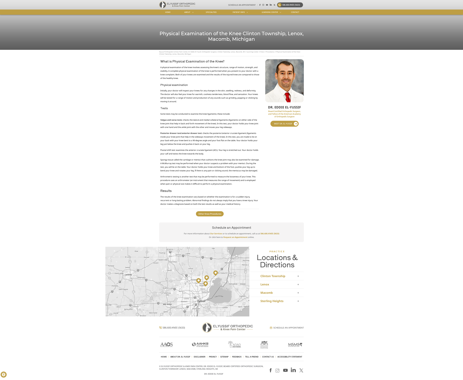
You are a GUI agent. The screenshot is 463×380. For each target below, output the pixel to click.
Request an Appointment (235, 237)
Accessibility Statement (289, 357)
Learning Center (253, 52)
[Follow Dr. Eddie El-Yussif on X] (274, 5)
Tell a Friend (252, 357)
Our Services (216, 233)
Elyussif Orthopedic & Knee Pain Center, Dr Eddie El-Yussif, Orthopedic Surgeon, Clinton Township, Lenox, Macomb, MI (202, 52)
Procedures (270, 52)
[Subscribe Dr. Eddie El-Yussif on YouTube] (267, 5)
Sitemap (224, 357)
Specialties (211, 12)
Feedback (237, 357)
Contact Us (268, 357)
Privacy (213, 357)
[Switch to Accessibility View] (4, 375)
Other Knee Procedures (209, 213)
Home (167, 12)
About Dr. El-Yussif (180, 357)
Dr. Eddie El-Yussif (213, 374)
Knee (262, 52)
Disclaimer (199, 357)
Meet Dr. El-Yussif (283, 123)
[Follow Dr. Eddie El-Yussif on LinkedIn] (271, 5)
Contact (295, 12)
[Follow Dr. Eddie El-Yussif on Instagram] (263, 5)
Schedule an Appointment (242, 5)
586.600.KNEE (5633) (291, 4)
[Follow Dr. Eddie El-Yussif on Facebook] (260, 5)
